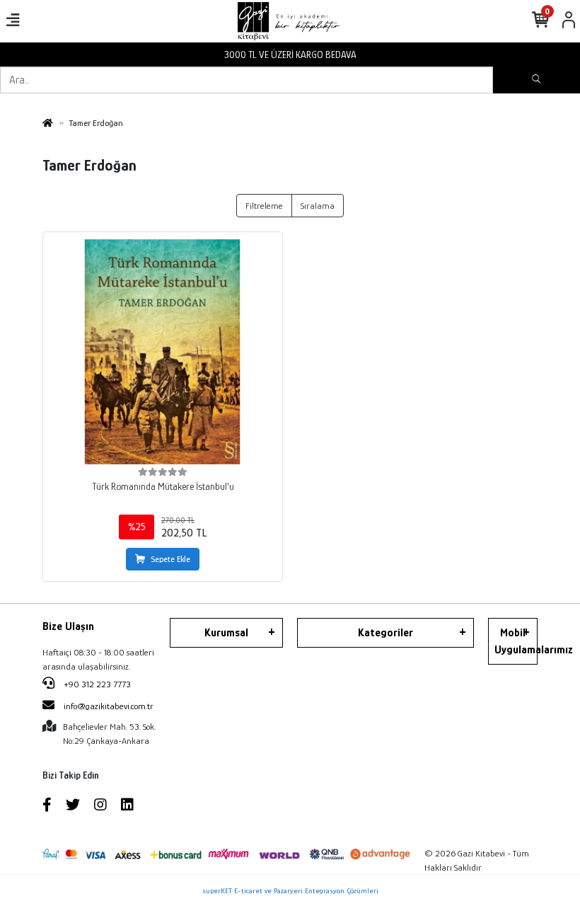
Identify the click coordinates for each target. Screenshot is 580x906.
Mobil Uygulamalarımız (516, 641)
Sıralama (318, 205)
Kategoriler (385, 632)
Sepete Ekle (170, 559)
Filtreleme (264, 205)
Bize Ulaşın (68, 626)
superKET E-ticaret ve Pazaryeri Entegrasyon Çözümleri (290, 890)
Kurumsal (226, 632)
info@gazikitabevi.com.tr (108, 706)
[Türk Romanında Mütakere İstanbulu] (162, 351)
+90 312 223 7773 (96, 684)
